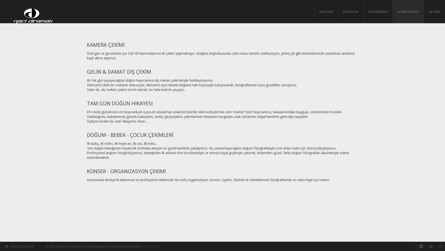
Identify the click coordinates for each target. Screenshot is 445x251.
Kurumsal (351, 12)
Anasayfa (326, 12)
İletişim (434, 12)
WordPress (149, 246)
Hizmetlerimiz (408, 12)
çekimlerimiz (378, 12)
